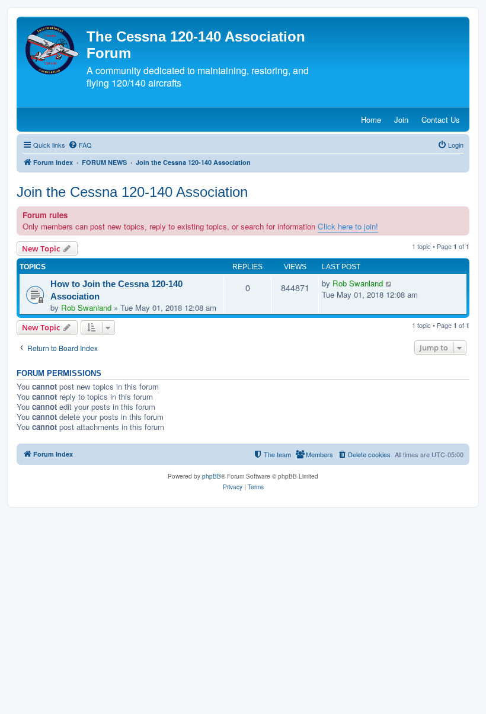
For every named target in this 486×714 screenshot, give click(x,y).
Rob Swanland (86, 307)
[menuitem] (80, 145)
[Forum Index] (53, 50)
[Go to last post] (389, 283)
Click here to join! (348, 226)
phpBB (211, 476)
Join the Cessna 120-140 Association (132, 192)
